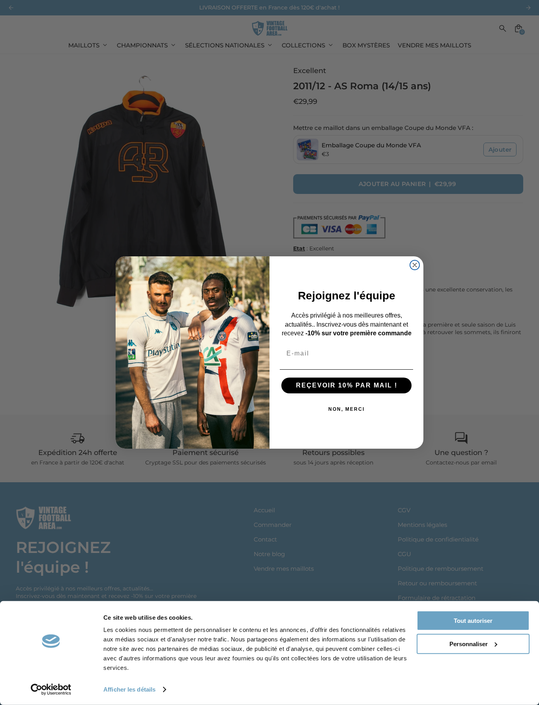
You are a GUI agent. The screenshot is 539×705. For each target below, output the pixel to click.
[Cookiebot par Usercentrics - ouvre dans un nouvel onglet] (51, 690)
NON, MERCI (346, 409)
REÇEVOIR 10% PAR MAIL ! (346, 385)
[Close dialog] (414, 265)
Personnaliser (468, 643)
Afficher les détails (129, 689)
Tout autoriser (473, 620)
